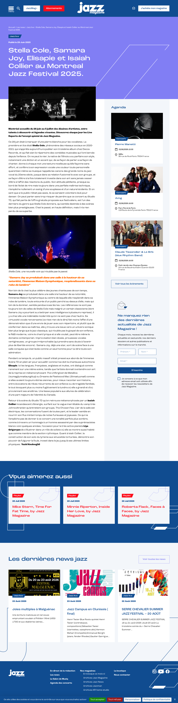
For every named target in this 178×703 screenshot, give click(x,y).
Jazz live (30, 27)
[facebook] (168, 673)
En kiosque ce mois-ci (94, 674)
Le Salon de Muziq (59, 679)
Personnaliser (132, 700)
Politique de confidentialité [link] (157, 700)
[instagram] (154, 673)
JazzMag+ (31, 8)
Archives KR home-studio (96, 690)
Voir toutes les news (154, 559)
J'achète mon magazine (154, 8)
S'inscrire (137, 370)
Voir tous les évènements (129, 284)
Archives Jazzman (92, 686)
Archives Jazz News (93, 682)
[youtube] (161, 673)
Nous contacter (122, 675)
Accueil (11, 27)
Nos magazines (87, 671)
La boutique (120, 671)
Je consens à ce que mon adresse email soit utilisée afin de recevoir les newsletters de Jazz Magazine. (137, 383)
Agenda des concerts (61, 683)
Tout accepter (97, 700)
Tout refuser (114, 700)
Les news (21, 27)
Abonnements (54, 8)
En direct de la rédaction (62, 671)
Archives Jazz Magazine (95, 678)
